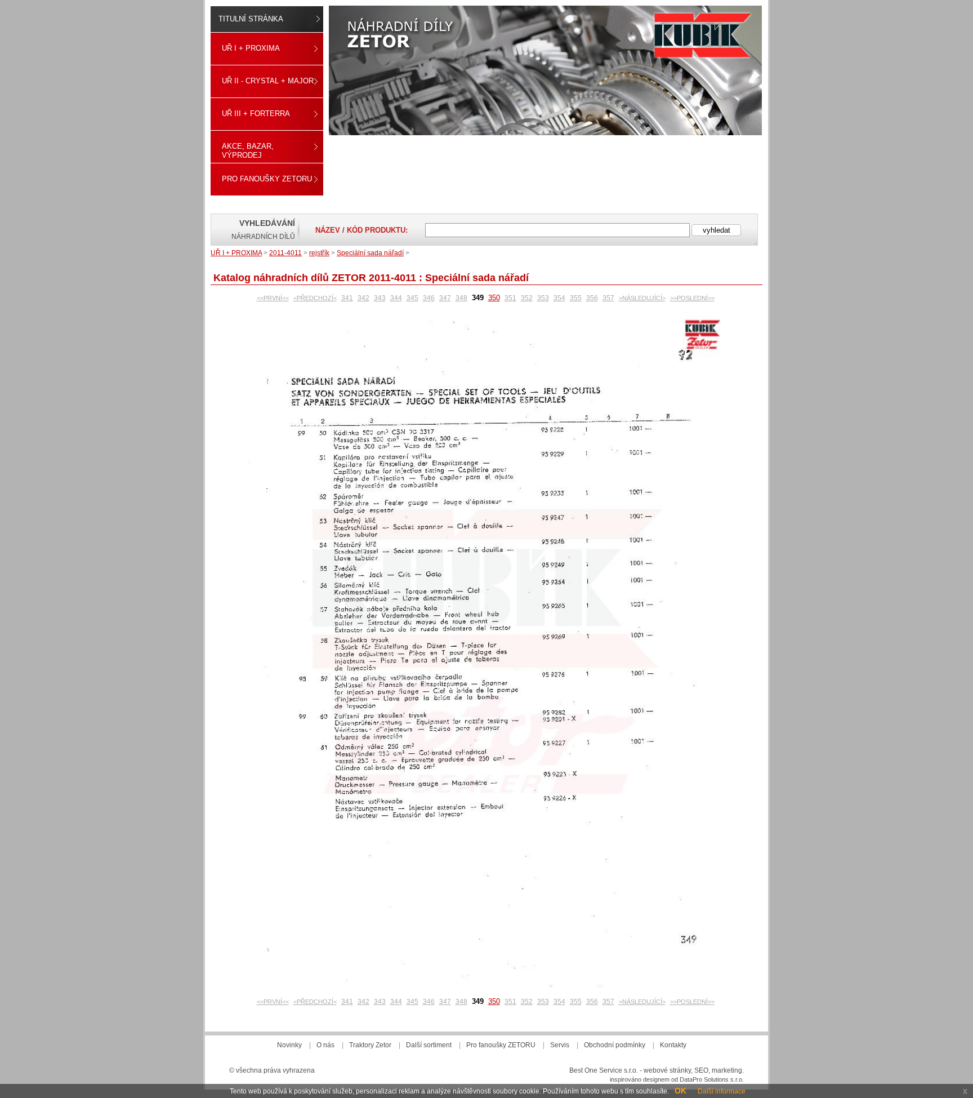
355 (576, 298)
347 (445, 298)
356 (592, 298)
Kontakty (673, 1045)
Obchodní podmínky (614, 1045)
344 (396, 298)
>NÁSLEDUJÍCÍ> (642, 298)
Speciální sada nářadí (370, 253)
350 (494, 298)
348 (461, 298)
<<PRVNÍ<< (273, 298)
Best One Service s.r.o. (603, 1070)
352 (527, 298)
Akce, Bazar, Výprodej (248, 150)
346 (429, 298)
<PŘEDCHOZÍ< (315, 298)
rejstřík (319, 253)
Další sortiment (429, 1045)
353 (543, 298)
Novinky (289, 1045)
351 (510, 298)
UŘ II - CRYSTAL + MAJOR (268, 81)
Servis (559, 1045)
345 (412, 298)
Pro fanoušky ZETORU (267, 179)
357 (608, 298)
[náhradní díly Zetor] (545, 70)
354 (559, 298)
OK (680, 1090)
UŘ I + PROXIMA (251, 48)
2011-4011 (285, 253)
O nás (325, 1045)
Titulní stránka (250, 19)
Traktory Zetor (370, 1045)
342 (363, 298)
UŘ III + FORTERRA (256, 113)
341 (347, 298)
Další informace (722, 1091)
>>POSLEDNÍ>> (692, 298)
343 (380, 298)
